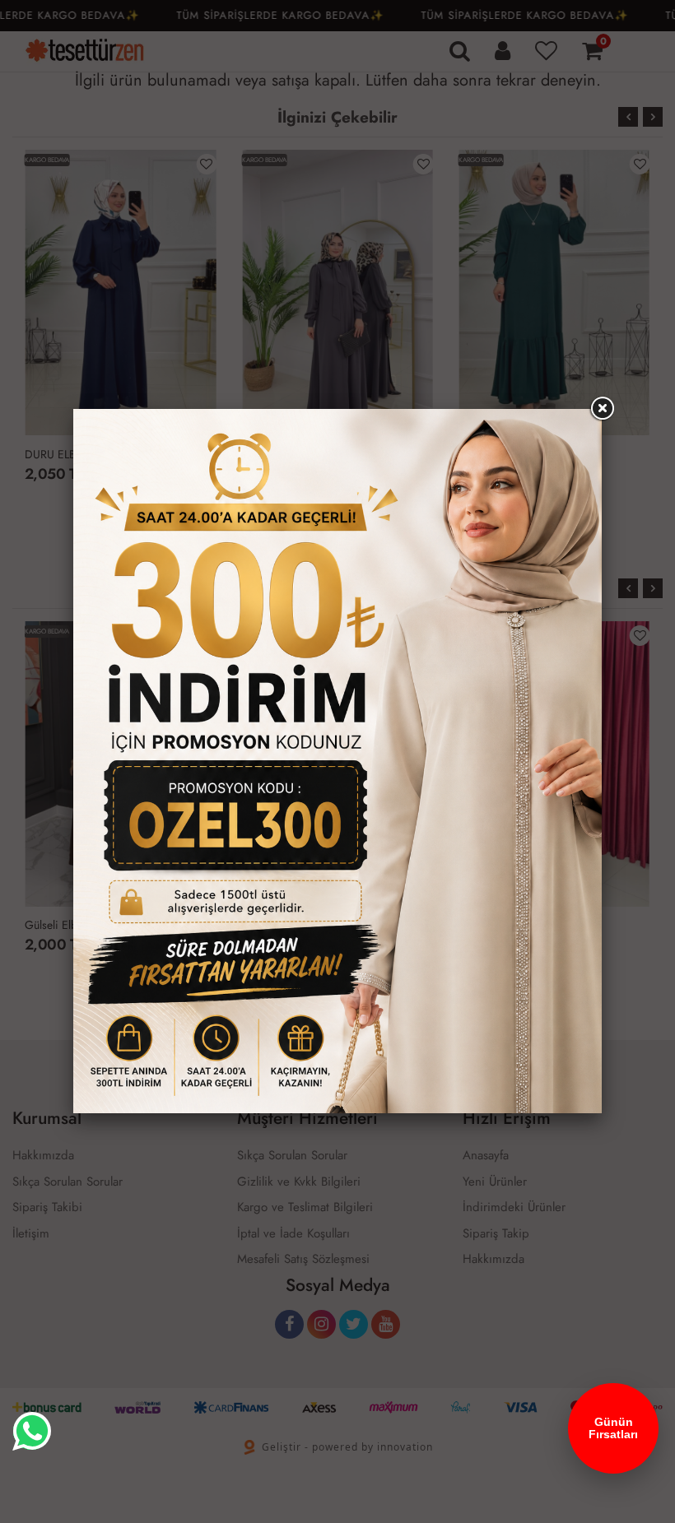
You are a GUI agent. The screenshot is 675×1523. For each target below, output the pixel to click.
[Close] (602, 409)
